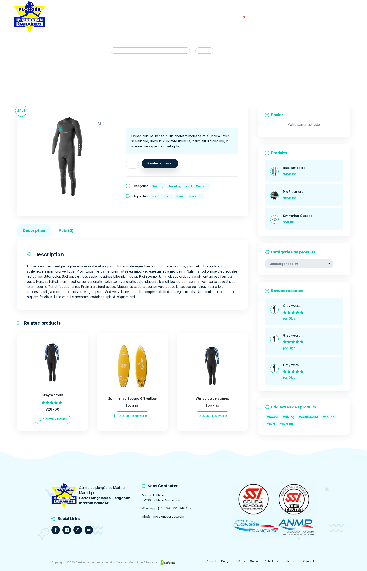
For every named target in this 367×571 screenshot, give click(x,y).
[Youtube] (89, 530)
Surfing (157, 186)
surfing (197, 196)
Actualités (271, 561)
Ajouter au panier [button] (54, 419)
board (273, 417)
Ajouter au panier (159, 163)
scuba (329, 417)
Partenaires (290, 561)
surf (181, 196)
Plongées (227, 561)
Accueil (211, 561)
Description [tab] (34, 230)
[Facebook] (55, 530)
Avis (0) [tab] (66, 230)
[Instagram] (66, 530)
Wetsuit (202, 186)
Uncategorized (180, 186)
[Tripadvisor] (77, 530)
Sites (241, 561)
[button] (100, 124)
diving (289, 417)
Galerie (255, 561)
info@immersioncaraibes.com (163, 516)
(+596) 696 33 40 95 (174, 508)
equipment (163, 196)
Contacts (309, 561)
